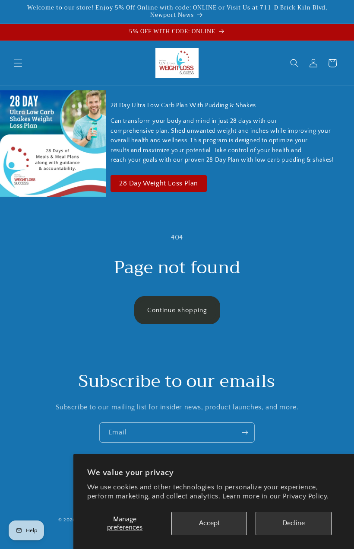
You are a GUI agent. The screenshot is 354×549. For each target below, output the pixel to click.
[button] (18, 63)
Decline (293, 523)
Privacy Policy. (306, 496)
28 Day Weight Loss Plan (158, 183)
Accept (209, 523)
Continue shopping (177, 310)
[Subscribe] (244, 432)
